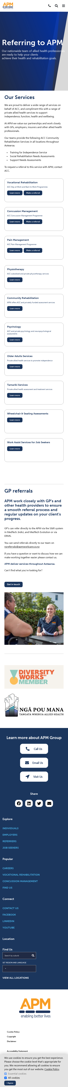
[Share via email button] (49, 803)
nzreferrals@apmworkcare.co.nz (22, 546)
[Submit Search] (33, 955)
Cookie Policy (51, 1069)
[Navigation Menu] (63, 6)
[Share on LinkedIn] (29, 803)
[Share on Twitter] (39, 803)
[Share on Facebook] (19, 803)
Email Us (37, 762)
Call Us (38, 749)
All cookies (14, 1077)
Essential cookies (17, 1073)
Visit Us (38, 776)
